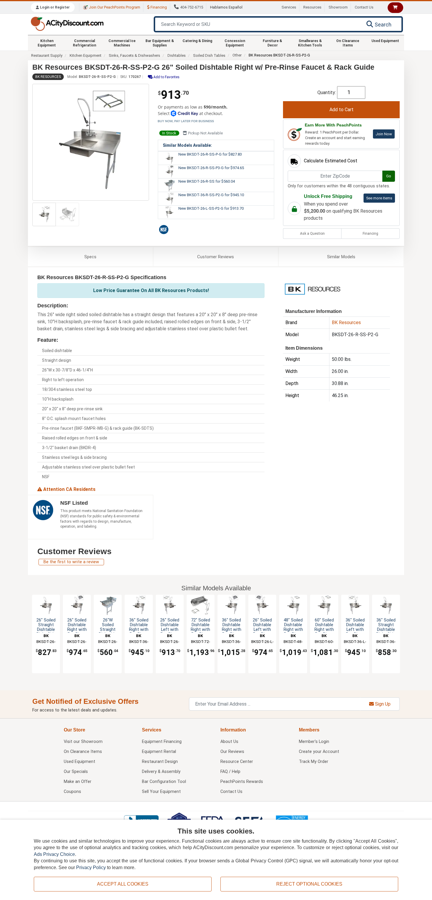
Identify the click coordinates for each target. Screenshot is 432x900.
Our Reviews (232, 751)
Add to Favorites (166, 77)
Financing (158, 7)
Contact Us (364, 7)
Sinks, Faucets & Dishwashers (134, 55)
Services (289, 7)
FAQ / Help (230, 771)
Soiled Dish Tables (209, 55)
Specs (90, 256)
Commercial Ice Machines (121, 43)
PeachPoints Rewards (241, 781)
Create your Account (319, 751)
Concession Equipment (235, 43)
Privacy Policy (91, 867)
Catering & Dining (197, 41)
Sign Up (382, 704)
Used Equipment (385, 41)
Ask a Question (312, 233)
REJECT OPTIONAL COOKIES (309, 883)
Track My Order (313, 761)
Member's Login (314, 741)
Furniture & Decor (272, 43)
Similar (341, 256)
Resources (312, 7)
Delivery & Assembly (161, 771)
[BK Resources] (312, 288)
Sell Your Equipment (161, 791)
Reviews (215, 256)
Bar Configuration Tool (164, 781)
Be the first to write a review (71, 561)
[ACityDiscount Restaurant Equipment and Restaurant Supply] (67, 23)
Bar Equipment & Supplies (159, 43)
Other (237, 55)
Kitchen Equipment (47, 43)
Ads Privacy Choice (54, 854)
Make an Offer (77, 781)
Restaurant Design (160, 761)
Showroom (338, 7)
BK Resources (48, 77)
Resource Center (236, 761)
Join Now (384, 134)
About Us (229, 741)
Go (388, 176)
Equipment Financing (162, 741)
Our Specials (76, 771)
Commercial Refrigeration (84, 43)
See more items (379, 198)
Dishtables (177, 55)
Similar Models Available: (187, 145)
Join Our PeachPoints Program (114, 7)
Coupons (72, 791)
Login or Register (54, 7)
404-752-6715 (191, 7)
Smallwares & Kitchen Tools (310, 43)
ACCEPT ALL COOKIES (122, 883)
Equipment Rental (159, 751)
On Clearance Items (347, 43)
